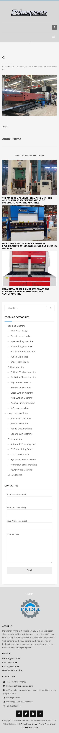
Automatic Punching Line (23, 444)
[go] (50, 308)
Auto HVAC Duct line (21, 418)
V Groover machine (20, 408)
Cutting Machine (16, 367)
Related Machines (20, 423)
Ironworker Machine (21, 387)
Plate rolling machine (21, 346)
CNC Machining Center (22, 449)
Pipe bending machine (22, 341)
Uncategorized (15, 474)
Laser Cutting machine (22, 392)
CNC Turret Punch (20, 454)
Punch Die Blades (19, 356)
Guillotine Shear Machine (23, 377)
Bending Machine (16, 325)
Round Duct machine (21, 428)
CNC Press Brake (19, 331)
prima (7, 67)
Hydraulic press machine (23, 459)
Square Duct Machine (22, 433)
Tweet (5, 126)
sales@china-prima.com (22, 685)
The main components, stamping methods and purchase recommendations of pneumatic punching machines (27, 200)
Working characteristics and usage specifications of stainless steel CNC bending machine (29, 246)
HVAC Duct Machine (18, 413)
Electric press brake (21, 336)
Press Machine (15, 439)
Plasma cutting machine (23, 402)
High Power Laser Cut (21, 382)
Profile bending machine (23, 351)
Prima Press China (29, 724)
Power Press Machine (21, 469)
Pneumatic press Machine (24, 464)
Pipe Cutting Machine (21, 397)
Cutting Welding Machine (23, 372)
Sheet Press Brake (20, 361)
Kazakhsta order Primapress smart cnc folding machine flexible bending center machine (25, 291)
